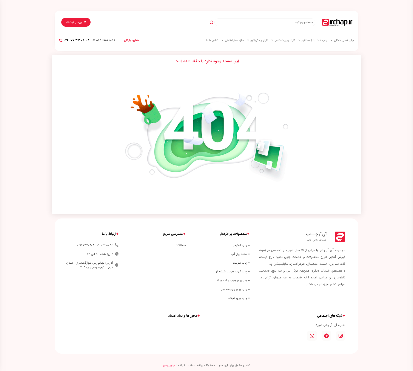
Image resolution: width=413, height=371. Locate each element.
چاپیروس (169, 365)
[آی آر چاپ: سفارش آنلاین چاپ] (337, 22)
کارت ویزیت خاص (284, 40)
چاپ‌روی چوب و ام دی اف (231, 280)
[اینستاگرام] (340, 336)
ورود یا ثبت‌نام (74, 22)
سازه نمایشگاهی (234, 40)
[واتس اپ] (312, 336)
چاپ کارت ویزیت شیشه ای (231, 271)
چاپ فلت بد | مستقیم (314, 40)
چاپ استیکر (240, 245)
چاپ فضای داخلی (344, 40)
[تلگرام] (326, 336)
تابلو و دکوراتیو (259, 40)
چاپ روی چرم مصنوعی (233, 289)
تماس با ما (212, 40)
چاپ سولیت (240, 263)
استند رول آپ (239, 254)
